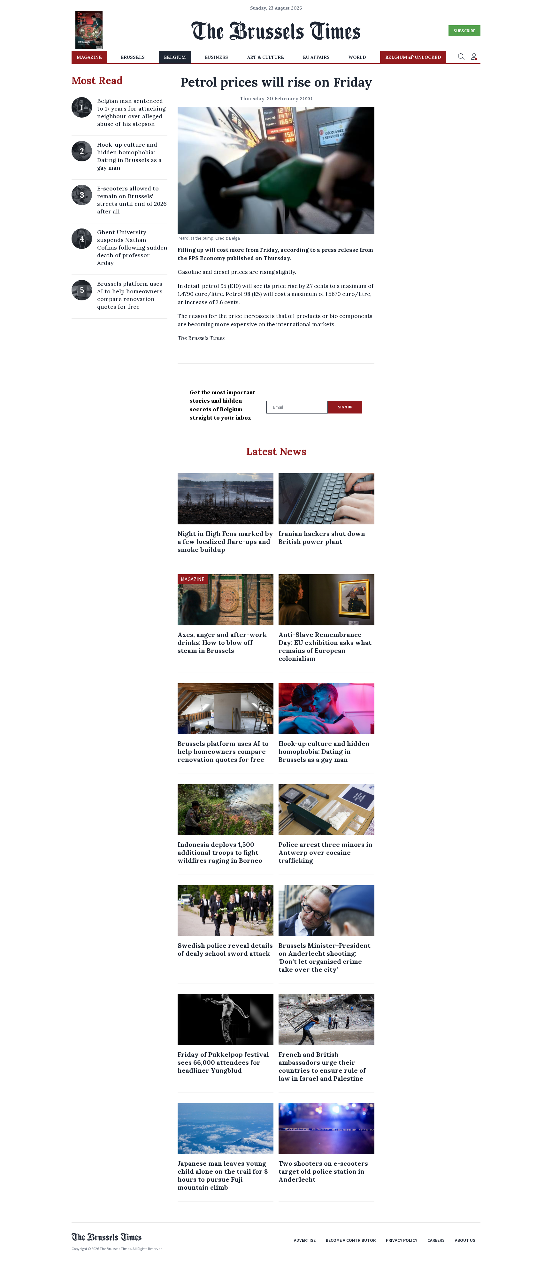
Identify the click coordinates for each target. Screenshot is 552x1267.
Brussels (133, 57)
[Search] (461, 57)
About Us (465, 1240)
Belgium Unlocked (413, 57)
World (357, 57)
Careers (436, 1240)
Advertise (305, 1240)
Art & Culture (265, 57)
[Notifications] (474, 57)
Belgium (175, 57)
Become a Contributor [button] (351, 1240)
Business (216, 57)
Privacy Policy (401, 1240)
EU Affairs (316, 57)
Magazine (89, 57)
